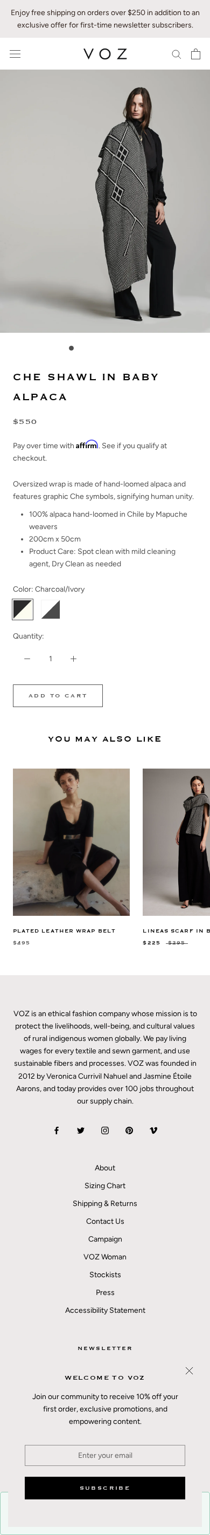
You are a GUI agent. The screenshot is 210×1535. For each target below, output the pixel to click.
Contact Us (105, 1221)
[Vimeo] (153, 1130)
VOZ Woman (105, 1257)
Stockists (105, 1274)
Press (105, 1292)
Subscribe (105, 1488)
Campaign (105, 1239)
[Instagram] (105, 1130)
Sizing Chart (105, 1185)
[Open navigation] (15, 54)
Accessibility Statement (105, 1310)
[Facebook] (56, 1130)
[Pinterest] (129, 1130)
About (105, 1168)
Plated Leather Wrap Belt (64, 931)
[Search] (176, 53)
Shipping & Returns (105, 1203)
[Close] (189, 1371)
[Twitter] (81, 1130)
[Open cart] (195, 54)
